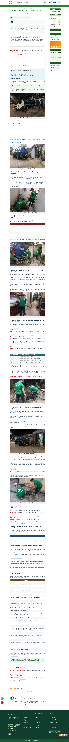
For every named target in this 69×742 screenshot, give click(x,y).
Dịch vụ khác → (25, 729)
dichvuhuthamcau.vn (37, 660)
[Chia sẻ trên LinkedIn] (31, 691)
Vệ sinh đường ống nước (27, 727)
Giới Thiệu (21, 5)
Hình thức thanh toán (53, 727)
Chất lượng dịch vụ (53, 724)
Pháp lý (59, 732)
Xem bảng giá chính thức (24, 31)
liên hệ (12, 661)
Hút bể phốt (25, 717)
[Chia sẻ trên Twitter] (26, 691)
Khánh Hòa (30, 8)
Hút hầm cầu (55, 16)
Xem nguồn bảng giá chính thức (15, 142)
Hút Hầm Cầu (25, 8)
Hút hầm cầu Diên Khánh (27, 588)
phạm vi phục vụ (23, 43)
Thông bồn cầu (55, 20)
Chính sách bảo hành (53, 722)
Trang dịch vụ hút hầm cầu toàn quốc (17, 561)
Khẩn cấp (55, 39)
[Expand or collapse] (29, 17)
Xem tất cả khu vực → (39, 729)
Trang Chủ (14, 5)
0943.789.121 (23, 67)
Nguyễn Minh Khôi (23, 20)
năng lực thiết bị (36, 43)
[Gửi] (36, 2)
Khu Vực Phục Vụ (41, 5)
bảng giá (17, 43)
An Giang (37, 727)
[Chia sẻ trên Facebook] (24, 691)
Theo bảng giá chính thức (24, 59)
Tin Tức (49, 5)
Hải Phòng (38, 725)
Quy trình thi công (53, 719)
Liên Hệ (55, 5)
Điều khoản (56, 732)
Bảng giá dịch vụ (52, 717)
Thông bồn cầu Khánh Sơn (15, 554)
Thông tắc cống (25, 720)
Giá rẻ (52, 39)
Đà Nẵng (37, 719)
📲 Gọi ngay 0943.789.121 (55, 46)
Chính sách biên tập (53, 725)
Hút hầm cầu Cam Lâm (26, 592)
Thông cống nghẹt (55, 18)
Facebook (56, 65)
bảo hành (31, 43)
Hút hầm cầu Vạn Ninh (26, 590)
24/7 (58, 39)
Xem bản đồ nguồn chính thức (18, 45)
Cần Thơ (37, 720)
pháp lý (27, 43)
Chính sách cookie (51, 732)
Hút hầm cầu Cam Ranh (26, 584)
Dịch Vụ (27, 5)
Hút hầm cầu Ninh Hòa (26, 586)
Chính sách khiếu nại (53, 729)
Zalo (55, 67)
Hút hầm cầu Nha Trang (26, 582)
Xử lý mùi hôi (55, 22)
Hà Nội (37, 717)
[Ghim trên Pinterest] (29, 691)
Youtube (55, 70)
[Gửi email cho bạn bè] (27, 691)
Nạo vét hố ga (13, 563)
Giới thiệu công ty (53, 715)
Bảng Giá (33, 5)
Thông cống (52, 37)
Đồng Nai (37, 724)
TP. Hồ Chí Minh (38, 715)
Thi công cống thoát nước (55, 27)
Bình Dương (38, 722)
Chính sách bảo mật (53, 720)
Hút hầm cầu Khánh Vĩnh (27, 594)
